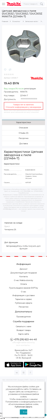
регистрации (30, 88)
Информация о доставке (23, 295)
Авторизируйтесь (14, 246)
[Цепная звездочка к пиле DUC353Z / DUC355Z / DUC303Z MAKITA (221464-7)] (23, 46)
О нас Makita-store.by (23, 280)
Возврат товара (24, 330)
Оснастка (16, 21)
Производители (23, 317)
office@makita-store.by (23, 342)
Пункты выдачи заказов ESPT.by (23, 288)
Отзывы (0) (23, 133)
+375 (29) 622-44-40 (25, 339)
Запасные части (31, 21)
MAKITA (23, 92)
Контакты (23, 276)
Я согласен (25, 412)
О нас (23, 292)
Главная (5, 21)
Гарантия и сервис (23, 299)
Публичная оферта (23, 303)
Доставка (23, 143)
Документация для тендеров (23, 273)
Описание (23, 128)
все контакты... (23, 345)
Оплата (23, 284)
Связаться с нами (23, 326)
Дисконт (23, 269)
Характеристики (23, 122)
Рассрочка (23, 138)
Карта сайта (23, 334)
